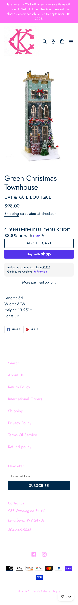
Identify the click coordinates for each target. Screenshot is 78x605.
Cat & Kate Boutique (46, 591)
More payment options (39, 282)
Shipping (11, 213)
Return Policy (19, 387)
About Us (16, 375)
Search (14, 363)
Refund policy (19, 447)
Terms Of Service (22, 435)
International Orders (25, 399)
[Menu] (71, 41)
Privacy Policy (19, 423)
